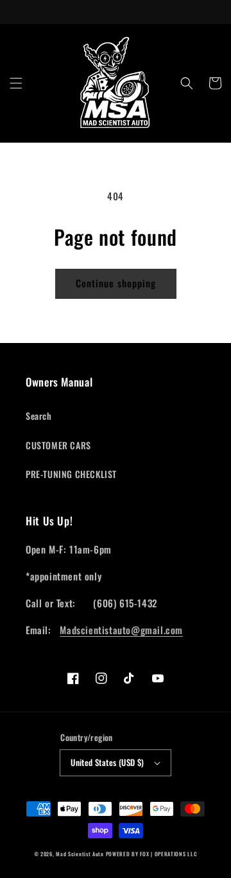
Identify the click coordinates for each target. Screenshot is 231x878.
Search (39, 415)
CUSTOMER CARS (58, 445)
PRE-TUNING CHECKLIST (71, 474)
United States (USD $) (107, 762)
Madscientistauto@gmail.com (121, 630)
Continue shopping (116, 283)
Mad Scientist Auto (80, 854)
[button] (16, 83)
